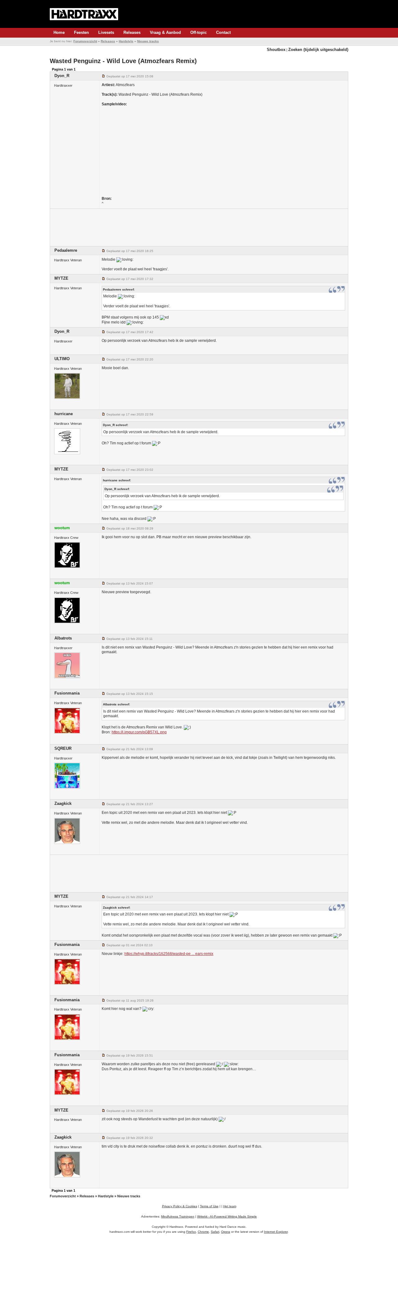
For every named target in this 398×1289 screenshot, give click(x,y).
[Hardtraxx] (84, 14)
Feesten (81, 32)
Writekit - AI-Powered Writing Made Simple (227, 1216)
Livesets (106, 32)
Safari (215, 1231)
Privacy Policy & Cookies (179, 1206)
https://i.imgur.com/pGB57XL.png (139, 732)
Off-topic (198, 32)
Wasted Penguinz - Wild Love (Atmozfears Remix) (123, 60)
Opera (225, 1231)
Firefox (191, 1231)
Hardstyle (126, 41)
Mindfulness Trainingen (177, 1216)
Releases (132, 32)
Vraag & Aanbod (165, 32)
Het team (229, 1206)
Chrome (203, 1231)
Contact (223, 32)
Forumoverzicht (85, 41)
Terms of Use (209, 1206)
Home (59, 32)
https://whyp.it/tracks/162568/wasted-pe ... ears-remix (168, 954)
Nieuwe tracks (148, 41)
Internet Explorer (276, 1231)
